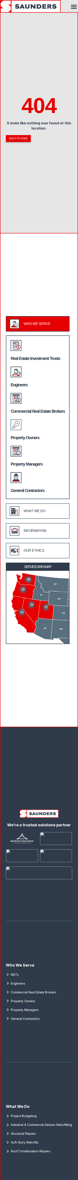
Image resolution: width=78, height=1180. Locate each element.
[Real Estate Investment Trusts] (16, 345)
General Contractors (27, 490)
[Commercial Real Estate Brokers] (16, 398)
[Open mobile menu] (74, 6)
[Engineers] (16, 372)
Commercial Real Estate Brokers (38, 411)
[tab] (38, 324)
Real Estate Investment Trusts (35, 358)
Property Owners (25, 437)
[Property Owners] (16, 424)
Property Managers (26, 464)
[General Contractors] (16, 477)
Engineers (19, 384)
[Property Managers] (16, 451)
